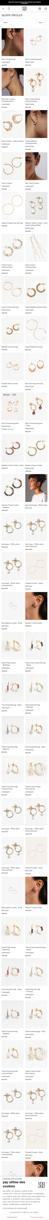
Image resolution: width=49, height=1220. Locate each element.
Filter (5, 22)
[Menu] (3, 8)
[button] (42, 22)
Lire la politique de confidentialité (15, 1208)
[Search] (9, 9)
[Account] (40, 9)
